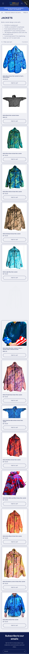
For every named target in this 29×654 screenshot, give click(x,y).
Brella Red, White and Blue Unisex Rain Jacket (14, 498)
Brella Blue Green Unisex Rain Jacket (12, 153)
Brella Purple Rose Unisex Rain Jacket (12, 394)
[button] (3, 3)
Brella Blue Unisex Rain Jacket (10, 619)
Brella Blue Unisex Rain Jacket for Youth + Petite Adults (13, 77)
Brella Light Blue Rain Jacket (10, 271)
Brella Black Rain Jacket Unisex (11, 115)
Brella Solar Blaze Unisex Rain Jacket (12, 536)
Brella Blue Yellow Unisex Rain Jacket (12, 191)
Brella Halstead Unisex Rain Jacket (11, 233)
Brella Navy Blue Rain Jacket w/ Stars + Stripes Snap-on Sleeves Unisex (13, 349)
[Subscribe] (24, 651)
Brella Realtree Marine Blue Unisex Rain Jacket (13, 421)
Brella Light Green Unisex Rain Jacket (12, 311)
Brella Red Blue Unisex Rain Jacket (12, 459)
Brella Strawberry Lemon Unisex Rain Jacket (14, 581)
